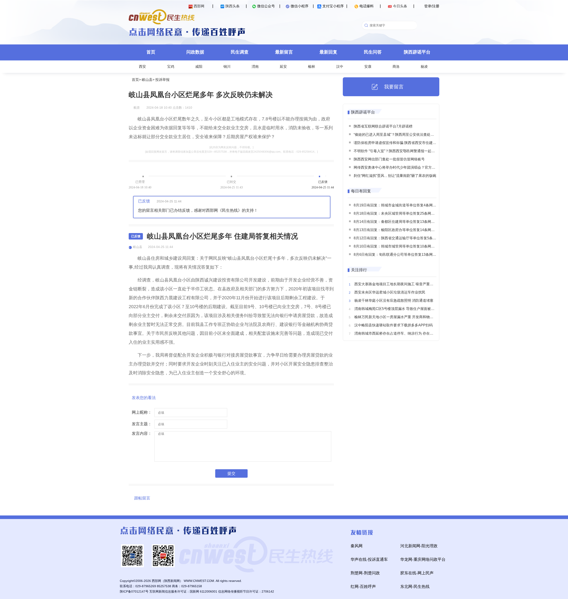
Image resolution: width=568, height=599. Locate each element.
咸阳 (198, 66)
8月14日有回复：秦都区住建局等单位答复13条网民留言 (398, 222)
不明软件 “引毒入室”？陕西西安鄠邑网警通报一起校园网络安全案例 (407, 151)
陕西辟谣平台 (417, 52)
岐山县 (147, 80)
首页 (150, 52)
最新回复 (328, 52)
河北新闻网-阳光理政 (419, 546)
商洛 (396, 66)
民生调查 (239, 52)
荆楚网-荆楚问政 (365, 573)
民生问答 (373, 52)
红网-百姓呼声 (363, 586)
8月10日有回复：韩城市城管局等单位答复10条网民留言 (398, 246)
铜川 (227, 66)
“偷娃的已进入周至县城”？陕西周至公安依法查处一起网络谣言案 (404, 134)
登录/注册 (431, 6)
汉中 (339, 66)
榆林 (311, 66)
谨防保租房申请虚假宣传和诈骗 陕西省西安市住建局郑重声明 (402, 143)
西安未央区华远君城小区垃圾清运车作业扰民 (389, 292)
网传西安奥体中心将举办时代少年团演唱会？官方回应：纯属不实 (405, 167)
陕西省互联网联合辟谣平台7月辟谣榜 (383, 126)
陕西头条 (232, 6)
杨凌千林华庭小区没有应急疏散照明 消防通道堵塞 (393, 300)
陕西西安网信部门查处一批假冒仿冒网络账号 (389, 159)
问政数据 (195, 52)
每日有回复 (361, 191)
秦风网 (357, 546)
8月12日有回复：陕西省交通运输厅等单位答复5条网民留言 (400, 238)
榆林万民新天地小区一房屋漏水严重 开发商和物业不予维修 (401, 317)
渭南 (255, 66)
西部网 (199, 6)
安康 (367, 66)
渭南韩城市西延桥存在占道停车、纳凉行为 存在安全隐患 (399, 333)
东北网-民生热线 (415, 586)
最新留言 (284, 52)
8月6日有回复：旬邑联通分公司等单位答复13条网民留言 (398, 254)
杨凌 (424, 66)
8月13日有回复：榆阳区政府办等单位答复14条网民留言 (398, 230)
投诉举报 (162, 80)
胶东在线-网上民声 (417, 573)
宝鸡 (170, 66)
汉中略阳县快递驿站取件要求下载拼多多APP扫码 (393, 325)
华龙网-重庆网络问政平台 (423, 559)
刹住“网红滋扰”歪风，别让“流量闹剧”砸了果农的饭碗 (395, 176)
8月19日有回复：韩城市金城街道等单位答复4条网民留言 (398, 205)
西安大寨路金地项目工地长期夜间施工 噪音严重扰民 (395, 284)
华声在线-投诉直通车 (369, 559)
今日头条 (400, 6)
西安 (142, 66)
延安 (283, 66)
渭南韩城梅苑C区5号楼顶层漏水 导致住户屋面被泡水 (396, 309)
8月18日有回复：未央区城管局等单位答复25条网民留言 (398, 213)
